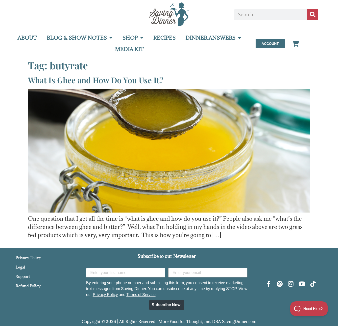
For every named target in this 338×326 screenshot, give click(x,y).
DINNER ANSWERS (211, 37)
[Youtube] (302, 284)
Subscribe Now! (167, 305)
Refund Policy (28, 285)
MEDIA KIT (129, 49)
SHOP (130, 37)
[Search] (312, 14)
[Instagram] (291, 284)
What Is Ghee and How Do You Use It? (95, 80)
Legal (20, 267)
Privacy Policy (28, 257)
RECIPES (164, 37)
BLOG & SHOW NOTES (77, 37)
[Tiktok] (313, 284)
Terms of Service (141, 295)
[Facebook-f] (268, 284)
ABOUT (27, 37)
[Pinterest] (279, 284)
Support (23, 276)
